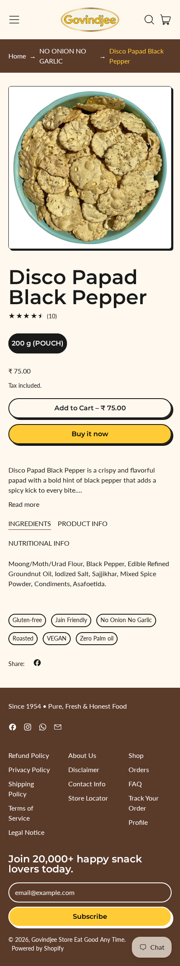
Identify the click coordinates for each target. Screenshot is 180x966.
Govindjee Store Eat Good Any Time (77, 939)
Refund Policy (28, 755)
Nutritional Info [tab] (38, 543)
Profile (138, 822)
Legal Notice (26, 832)
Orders (139, 769)
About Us (82, 755)
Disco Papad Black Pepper (136, 56)
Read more (23, 504)
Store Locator (88, 798)
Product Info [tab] (83, 523)
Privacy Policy (29, 769)
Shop (136, 755)
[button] (149, 19)
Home (17, 56)
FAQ (135, 784)
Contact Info (86, 784)
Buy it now (90, 434)
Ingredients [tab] (29, 523)
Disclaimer (83, 769)
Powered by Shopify (38, 948)
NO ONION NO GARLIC (62, 56)
